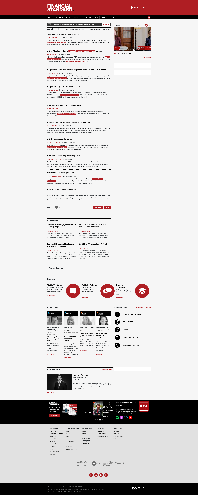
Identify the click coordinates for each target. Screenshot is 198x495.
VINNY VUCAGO (83, 248)
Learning (104, 17)
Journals (77, 17)
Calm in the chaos (124, 53)
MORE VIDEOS (146, 57)
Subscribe (135, 8)
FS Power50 (59, 17)
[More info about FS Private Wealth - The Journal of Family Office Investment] (108, 408)
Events (67, 17)
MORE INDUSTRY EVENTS (143, 307)
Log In (145, 8)
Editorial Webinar (129, 322)
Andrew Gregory (80, 375)
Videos (96, 17)
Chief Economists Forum (131, 337)
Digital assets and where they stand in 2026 (87, 335)
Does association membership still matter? (70, 338)
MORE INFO (50, 295)
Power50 (126, 329)
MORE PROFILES (107, 369)
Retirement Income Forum (132, 314)
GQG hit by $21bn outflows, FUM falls (93, 244)
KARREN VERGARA (52, 231)
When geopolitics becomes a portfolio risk (54, 338)
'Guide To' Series (54, 285)
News (49, 17)
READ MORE (50, 354)
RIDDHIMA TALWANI (84, 231)
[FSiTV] (147, 25)
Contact (114, 17)
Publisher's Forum (90, 285)
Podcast (88, 17)
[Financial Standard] (60, 7)
